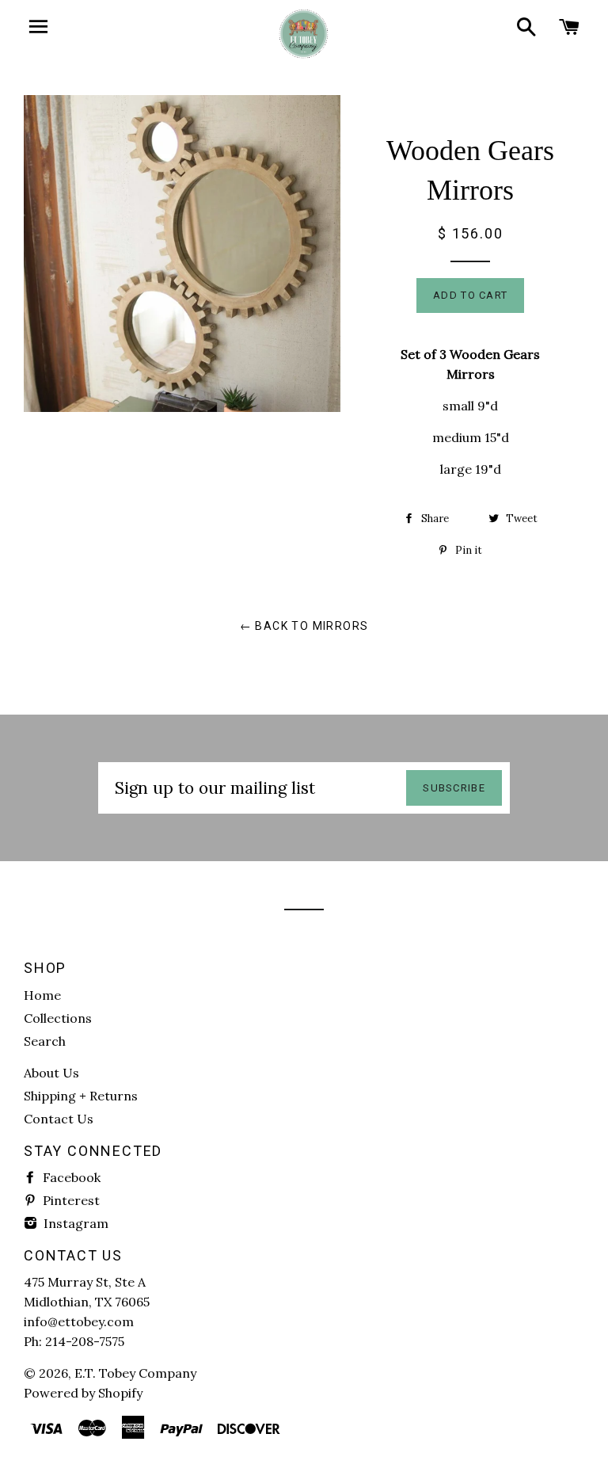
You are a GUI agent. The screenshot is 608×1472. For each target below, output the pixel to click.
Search (45, 1041)
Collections (58, 1018)
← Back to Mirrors (304, 626)
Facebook (70, 1177)
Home (42, 995)
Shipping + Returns (81, 1096)
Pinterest (70, 1200)
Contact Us (58, 1119)
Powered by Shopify (83, 1393)
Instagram (74, 1223)
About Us (51, 1073)
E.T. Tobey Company (135, 1373)
